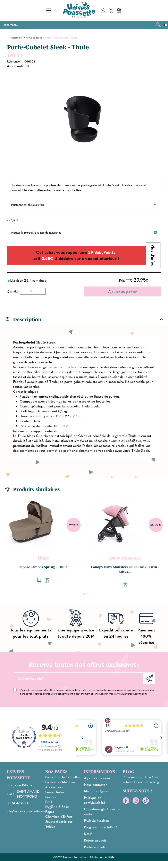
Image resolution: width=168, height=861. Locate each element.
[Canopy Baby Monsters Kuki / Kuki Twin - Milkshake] (113, 524)
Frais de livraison (96, 820)
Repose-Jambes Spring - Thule (43, 567)
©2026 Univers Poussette (69, 857)
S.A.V (88, 833)
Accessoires (54, 787)
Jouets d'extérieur (59, 821)
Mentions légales (96, 791)
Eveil (48, 801)
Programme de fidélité (100, 827)
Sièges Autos (54, 791)
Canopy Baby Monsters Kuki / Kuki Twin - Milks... (125, 569)
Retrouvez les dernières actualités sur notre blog (141, 779)
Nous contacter (95, 784)
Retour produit (95, 840)
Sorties (50, 796)
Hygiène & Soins (57, 806)
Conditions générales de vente (102, 811)
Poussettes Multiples (60, 782)
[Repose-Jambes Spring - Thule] (31, 524)
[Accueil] (79, 10)
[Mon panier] (111, 10)
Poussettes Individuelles (62, 777)
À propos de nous (97, 778)
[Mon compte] (103, 10)
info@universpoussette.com (131, 693)
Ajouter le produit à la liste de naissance (36, 232)
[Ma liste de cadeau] (119, 10)
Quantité (12, 291)
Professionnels (94, 846)
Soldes (50, 826)
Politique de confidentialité (94, 800)
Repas (49, 811)
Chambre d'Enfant (58, 816)
